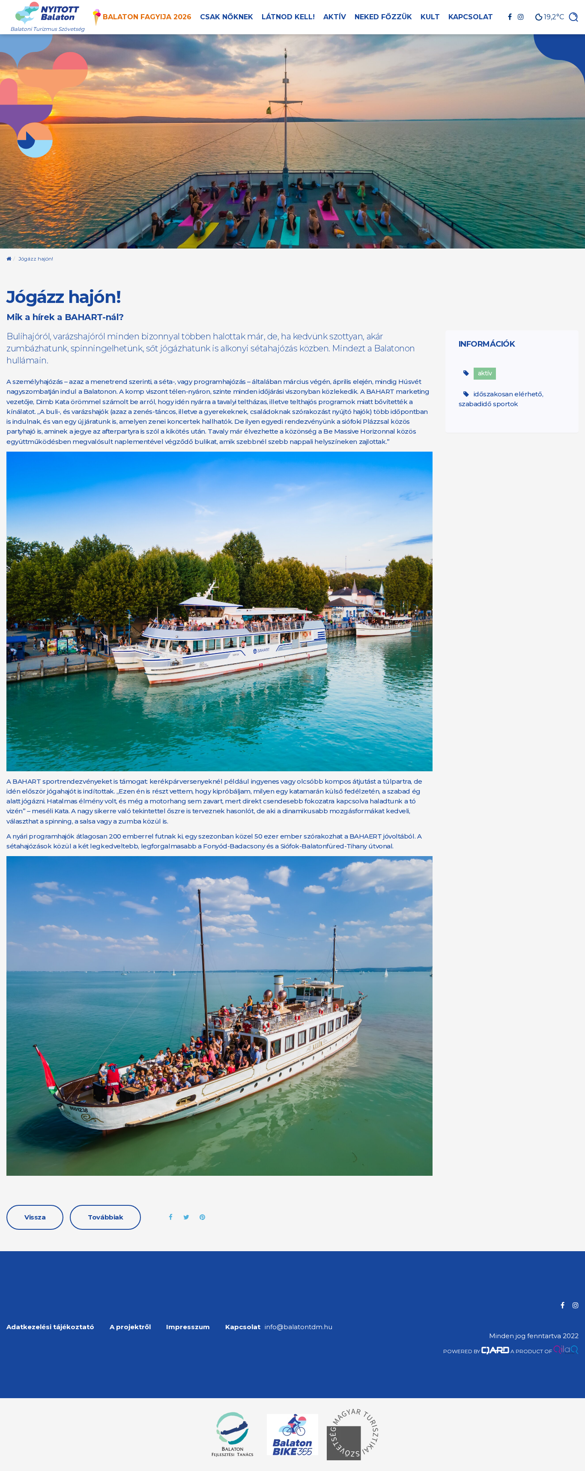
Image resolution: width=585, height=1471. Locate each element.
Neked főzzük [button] (383, 17)
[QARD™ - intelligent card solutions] (495, 1351)
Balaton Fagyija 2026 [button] (147, 17)
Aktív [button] (334, 17)
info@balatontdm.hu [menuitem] (298, 1327)
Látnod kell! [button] (288, 17)
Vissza (34, 1217)
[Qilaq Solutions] (566, 1351)
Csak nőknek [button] (226, 17)
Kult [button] (430, 17)
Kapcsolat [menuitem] (242, 1327)
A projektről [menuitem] (130, 1327)
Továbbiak (105, 1217)
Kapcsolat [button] (470, 17)
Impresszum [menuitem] (188, 1327)
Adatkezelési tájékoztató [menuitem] (50, 1327)
